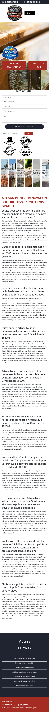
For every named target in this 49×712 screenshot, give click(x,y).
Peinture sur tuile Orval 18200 (24, 668)
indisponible (11, 2)
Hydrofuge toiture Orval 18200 (24, 663)
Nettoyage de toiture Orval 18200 (24, 658)
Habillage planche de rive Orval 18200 (24, 672)
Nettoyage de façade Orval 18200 (24, 677)
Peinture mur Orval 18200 (24, 686)
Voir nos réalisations (14, 65)
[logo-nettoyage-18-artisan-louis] (15, 13)
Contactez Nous (38, 65)
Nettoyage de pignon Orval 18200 (24, 681)
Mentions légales (31, 708)
